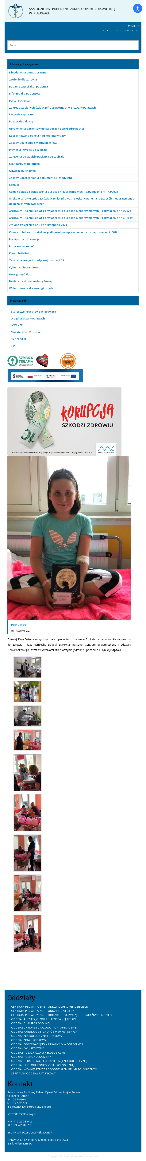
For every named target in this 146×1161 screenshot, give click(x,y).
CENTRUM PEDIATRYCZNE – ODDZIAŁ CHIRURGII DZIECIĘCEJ (49, 1006)
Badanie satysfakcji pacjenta (28, 86)
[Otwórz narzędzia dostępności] (137, 8)
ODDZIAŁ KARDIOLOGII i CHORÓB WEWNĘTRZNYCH (44, 1031)
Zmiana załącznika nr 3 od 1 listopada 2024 (38, 225)
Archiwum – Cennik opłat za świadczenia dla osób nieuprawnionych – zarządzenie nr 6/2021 (70, 211)
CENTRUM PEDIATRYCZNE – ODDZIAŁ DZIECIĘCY (42, 1011)
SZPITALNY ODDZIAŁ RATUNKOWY (33, 1073)
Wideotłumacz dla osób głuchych (31, 288)
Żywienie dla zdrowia (23, 79)
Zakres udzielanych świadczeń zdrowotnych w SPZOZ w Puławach (52, 107)
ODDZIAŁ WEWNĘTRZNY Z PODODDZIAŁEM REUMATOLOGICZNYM (54, 1069)
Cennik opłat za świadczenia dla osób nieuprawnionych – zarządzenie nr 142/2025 (63, 191)
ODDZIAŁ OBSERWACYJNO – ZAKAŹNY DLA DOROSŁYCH (47, 1044)
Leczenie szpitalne (21, 114)
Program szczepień (21, 246)
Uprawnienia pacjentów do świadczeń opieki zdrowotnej (46, 128)
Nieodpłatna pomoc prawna (28, 72)
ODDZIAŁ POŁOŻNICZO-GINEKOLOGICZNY (38, 1052)
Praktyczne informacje (24, 239)
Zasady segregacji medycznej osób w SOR (36, 260)
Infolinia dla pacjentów (24, 93)
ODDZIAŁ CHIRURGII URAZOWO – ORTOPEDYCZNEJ (44, 1027)
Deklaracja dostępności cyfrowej (30, 281)
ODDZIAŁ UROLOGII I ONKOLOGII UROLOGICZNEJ (42, 1065)
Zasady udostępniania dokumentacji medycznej (41, 178)
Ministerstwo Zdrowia (25, 332)
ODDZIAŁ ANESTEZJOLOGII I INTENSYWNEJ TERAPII (43, 1019)
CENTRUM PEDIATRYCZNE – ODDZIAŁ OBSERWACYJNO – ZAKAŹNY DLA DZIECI (61, 1015)
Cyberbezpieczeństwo (23, 267)
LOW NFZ (17, 325)
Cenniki (14, 185)
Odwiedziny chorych (22, 171)
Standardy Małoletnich (24, 164)
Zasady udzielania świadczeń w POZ (33, 142)
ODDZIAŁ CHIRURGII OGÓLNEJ (30, 1023)
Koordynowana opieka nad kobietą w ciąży (37, 135)
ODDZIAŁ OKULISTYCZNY (27, 1048)
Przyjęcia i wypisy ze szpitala (28, 149)
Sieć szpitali (19, 339)
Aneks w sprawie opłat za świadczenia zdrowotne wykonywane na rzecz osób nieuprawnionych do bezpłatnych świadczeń (72, 201)
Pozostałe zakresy (21, 121)
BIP (13, 346)
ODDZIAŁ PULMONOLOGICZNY (31, 1056)
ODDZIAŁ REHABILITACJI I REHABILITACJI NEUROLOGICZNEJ (49, 1061)
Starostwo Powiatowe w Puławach (33, 311)
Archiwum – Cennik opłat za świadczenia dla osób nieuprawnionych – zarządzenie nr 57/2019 (71, 218)
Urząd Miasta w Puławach (28, 318)
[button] (131, 26)
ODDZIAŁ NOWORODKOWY (28, 1040)
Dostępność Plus (20, 274)
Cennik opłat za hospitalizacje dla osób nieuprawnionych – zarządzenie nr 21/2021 (64, 232)
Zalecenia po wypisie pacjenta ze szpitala (36, 156)
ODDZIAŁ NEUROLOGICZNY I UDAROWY (36, 1036)
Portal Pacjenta (19, 100)
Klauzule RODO (19, 253)
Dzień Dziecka (18, 624)
